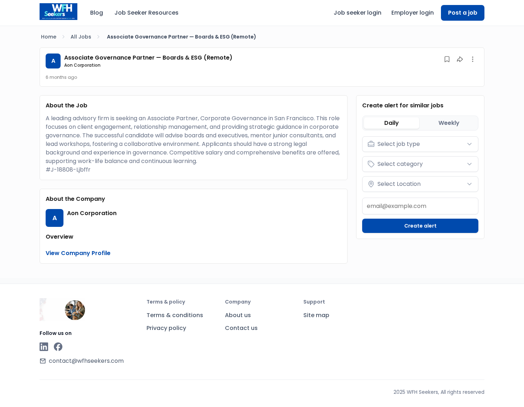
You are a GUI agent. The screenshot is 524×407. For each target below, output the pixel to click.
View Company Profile (78, 253)
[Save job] (447, 59)
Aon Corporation (82, 65)
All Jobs (81, 36)
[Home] (58, 11)
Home (48, 36)
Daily (391, 123)
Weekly (448, 123)
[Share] (460, 59)
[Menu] (472, 59)
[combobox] (420, 144)
